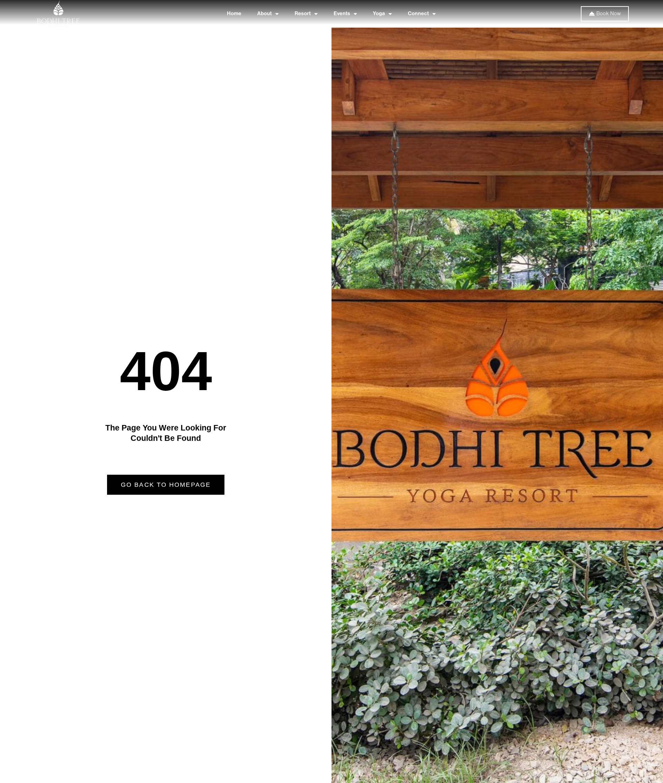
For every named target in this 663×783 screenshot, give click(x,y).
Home (234, 13)
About (264, 13)
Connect (418, 13)
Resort (303, 13)
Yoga (379, 13)
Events (342, 13)
